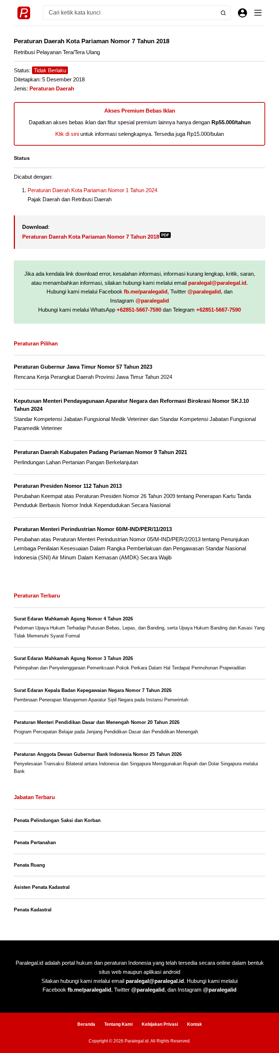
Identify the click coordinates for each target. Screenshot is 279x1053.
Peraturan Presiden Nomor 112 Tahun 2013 (68, 486)
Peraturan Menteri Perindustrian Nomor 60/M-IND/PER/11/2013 (93, 529)
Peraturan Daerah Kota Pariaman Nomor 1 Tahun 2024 (92, 190)
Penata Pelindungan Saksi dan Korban (57, 820)
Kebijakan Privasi (160, 1024)
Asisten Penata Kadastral (42, 887)
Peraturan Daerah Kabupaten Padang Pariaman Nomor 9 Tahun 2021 (100, 452)
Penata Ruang (29, 865)
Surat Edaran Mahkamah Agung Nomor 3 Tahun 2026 (73, 658)
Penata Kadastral (33, 909)
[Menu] (258, 12)
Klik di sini (67, 134)
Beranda (86, 1024)
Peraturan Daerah (51, 88)
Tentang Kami (118, 1024)
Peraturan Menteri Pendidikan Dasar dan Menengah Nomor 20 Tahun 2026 (96, 722)
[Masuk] (242, 12)
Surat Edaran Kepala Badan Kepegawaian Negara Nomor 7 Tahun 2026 (92, 690)
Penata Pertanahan (35, 842)
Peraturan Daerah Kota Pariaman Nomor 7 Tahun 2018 (95, 237)
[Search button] (223, 13)
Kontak (194, 1024)
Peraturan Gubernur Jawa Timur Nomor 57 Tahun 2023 (83, 367)
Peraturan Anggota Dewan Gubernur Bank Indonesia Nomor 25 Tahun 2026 (98, 754)
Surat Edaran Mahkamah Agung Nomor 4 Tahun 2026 (73, 618)
